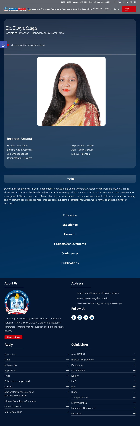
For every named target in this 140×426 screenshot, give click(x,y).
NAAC (69, 2)
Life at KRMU (78, 370)
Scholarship (11, 365)
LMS (81, 2)
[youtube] (85, 317)
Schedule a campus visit (17, 381)
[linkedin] (91, 317)
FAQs (7, 376)
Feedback (76, 413)
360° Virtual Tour (13, 412)
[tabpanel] (70, 197)
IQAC (63, 2)
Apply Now (127, 9)
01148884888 (83, 303)
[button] (3, 44)
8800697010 (97, 303)
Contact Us (105, 2)
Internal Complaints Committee (21, 401)
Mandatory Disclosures (83, 408)
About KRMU (78, 354)
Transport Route (79, 397)
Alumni (75, 2)
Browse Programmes (82, 359)
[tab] (70, 179)
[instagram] (79, 317)
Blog (91, 2)
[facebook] (73, 317)
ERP (86, 2)
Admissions (10, 354)
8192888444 (116, 303)
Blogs (74, 392)
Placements (77, 365)
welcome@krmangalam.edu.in (92, 298)
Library (97, 2)
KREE (7, 359)
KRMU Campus (79, 403)
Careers (9, 386)
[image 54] (17, 291)
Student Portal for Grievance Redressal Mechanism (19, 394)
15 (108, 303)
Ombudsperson (13, 406)
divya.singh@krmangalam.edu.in (28, 45)
